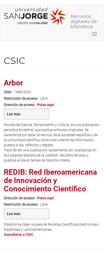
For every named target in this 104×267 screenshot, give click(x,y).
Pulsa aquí (45, 105)
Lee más (18, 116)
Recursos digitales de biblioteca (83, 18)
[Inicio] (35, 16)
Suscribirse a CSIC (18, 235)
